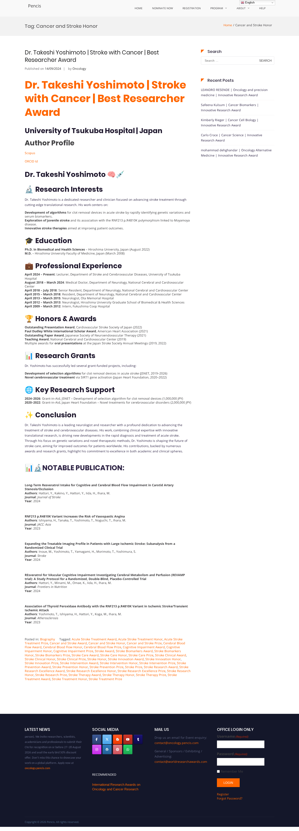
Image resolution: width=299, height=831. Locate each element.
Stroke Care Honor (113, 655)
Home (138, 8)
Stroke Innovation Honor (163, 659)
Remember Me (232, 771)
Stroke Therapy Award (85, 675)
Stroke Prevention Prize (106, 667)
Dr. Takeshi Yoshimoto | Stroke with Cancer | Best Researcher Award (92, 56)
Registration (192, 8)
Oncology (79, 68)
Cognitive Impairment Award (144, 647)
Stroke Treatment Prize (105, 679)
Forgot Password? (229, 798)
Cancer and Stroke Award (68, 643)
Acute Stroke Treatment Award (94, 639)
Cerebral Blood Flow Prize (102, 647)
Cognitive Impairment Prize (73, 651)
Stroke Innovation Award (126, 659)
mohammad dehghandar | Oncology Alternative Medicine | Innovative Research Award (236, 152)
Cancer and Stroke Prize (144, 643)
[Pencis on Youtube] (127, 739)
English (249, 2)
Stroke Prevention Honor (70, 667)
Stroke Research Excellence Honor (91, 671)
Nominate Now (162, 8)
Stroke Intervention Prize (157, 663)
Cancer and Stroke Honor (106, 643)
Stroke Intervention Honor (119, 663)
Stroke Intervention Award (79, 663)
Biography (47, 639)
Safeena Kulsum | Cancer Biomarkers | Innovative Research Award (230, 107)
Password (232, 754)
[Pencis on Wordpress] (107, 749)
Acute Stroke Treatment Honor (140, 639)
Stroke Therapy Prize (151, 675)
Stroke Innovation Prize (41, 663)
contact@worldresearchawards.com (181, 762)
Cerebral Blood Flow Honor (62, 647)
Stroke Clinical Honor (40, 659)
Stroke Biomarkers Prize (52, 655)
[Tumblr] (138, 739)
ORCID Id (31, 161)
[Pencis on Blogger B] (117, 739)
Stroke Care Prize (140, 655)
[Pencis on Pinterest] (117, 749)
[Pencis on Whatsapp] (127, 749)
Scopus (30, 153)
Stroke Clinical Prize (71, 659)
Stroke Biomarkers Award (134, 651)
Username (232, 736)
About (241, 8)
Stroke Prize (133, 667)
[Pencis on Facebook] (96, 739)
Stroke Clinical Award (170, 655)
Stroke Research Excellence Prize (141, 671)
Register (223, 794)
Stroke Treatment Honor (69, 679)
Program (216, 8)
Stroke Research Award (161, 667)
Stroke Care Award (85, 655)
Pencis (34, 6)
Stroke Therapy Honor (118, 675)
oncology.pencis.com (37, 763)
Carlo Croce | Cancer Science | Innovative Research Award (231, 137)
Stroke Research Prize (51, 675)
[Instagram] (96, 749)
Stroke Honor (96, 659)
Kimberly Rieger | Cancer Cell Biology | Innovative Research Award (230, 122)
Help (262, 8)
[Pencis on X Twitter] (107, 739)
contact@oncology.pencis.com (177, 743)
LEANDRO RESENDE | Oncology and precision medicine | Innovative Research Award (234, 92)
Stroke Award (104, 651)
